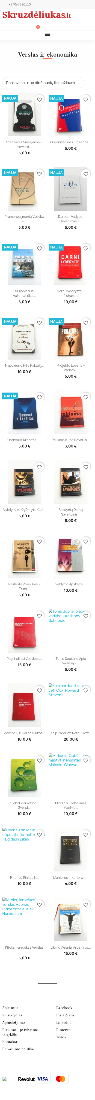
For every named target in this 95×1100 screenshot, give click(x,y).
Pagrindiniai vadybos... (24, 658)
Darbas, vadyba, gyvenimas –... (70, 218)
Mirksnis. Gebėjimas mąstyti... (70, 805)
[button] (13, 25)
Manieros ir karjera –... (70, 877)
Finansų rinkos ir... (24, 877)
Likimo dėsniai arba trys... (71, 947)
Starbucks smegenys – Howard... (24, 144)
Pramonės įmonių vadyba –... (24, 218)
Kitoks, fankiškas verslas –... (24, 949)
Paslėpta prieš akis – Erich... (24, 586)
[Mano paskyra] (21, 25)
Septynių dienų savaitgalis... (71, 512)
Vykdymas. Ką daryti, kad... (24, 510)
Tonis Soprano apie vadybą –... (71, 660)
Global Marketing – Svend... (24, 805)
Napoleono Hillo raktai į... (24, 365)
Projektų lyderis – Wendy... (71, 367)
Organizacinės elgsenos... (70, 142)
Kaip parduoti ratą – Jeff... (70, 733)
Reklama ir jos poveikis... (71, 440)
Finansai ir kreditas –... (24, 440)
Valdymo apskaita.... (70, 584)
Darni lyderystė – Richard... (70, 293)
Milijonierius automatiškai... (24, 293)
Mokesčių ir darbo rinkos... (24, 733)
